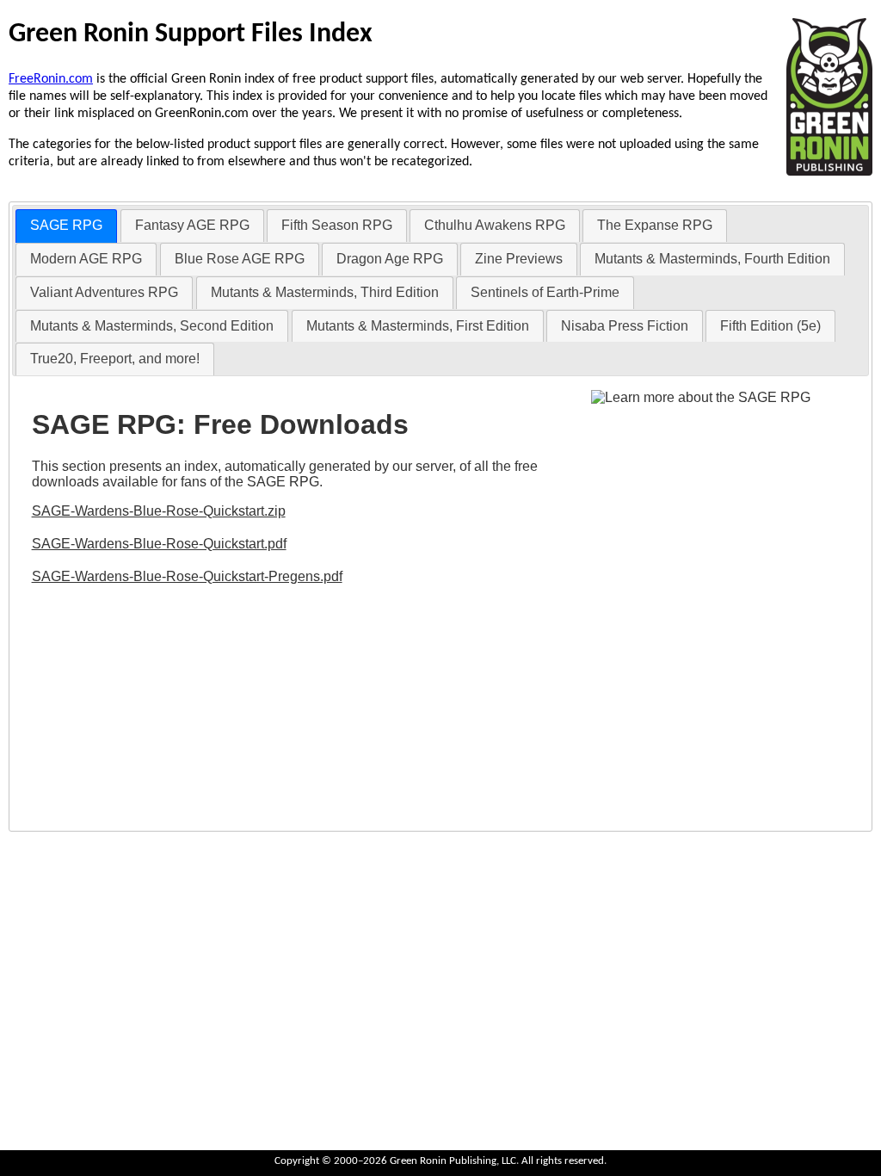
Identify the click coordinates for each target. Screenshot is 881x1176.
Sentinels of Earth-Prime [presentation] (545, 292)
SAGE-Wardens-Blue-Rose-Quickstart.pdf (159, 543)
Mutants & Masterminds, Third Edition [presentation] (325, 292)
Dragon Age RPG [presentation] (389, 258)
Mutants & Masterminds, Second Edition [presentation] (152, 326)
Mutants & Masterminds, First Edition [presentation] (417, 326)
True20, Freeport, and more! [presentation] (115, 358)
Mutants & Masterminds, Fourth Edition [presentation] (712, 258)
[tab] (66, 226)
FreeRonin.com (51, 79)
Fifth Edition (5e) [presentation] (770, 326)
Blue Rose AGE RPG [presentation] (240, 258)
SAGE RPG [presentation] (66, 225)
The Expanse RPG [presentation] (654, 225)
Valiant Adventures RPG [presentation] (104, 292)
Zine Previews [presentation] (519, 258)
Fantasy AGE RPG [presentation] (192, 225)
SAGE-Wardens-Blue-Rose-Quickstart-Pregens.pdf (187, 576)
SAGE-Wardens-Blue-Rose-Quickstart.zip (159, 511)
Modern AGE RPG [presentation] (86, 258)
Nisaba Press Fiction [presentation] (624, 326)
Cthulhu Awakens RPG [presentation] (494, 225)
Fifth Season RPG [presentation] (336, 225)
